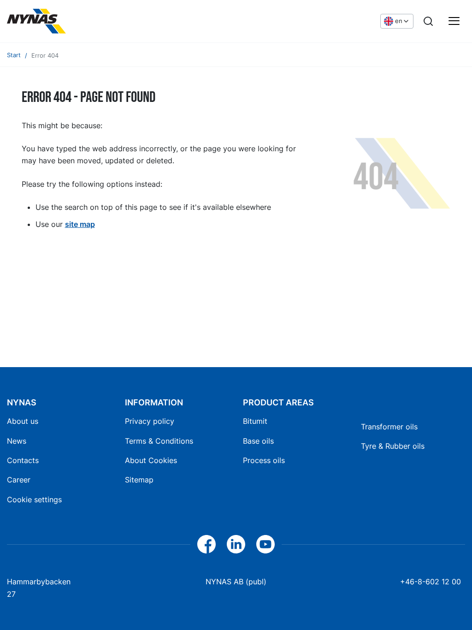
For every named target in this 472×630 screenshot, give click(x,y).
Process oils (264, 460)
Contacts (23, 460)
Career (18, 479)
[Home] (36, 21)
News (16, 441)
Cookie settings (34, 499)
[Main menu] (454, 21)
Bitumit (255, 421)
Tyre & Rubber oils (393, 446)
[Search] (428, 21)
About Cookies (151, 460)
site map (80, 224)
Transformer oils (389, 426)
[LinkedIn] (236, 544)
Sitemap (139, 479)
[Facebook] (206, 544)
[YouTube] (265, 544)
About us (22, 421)
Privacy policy (149, 421)
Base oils (258, 441)
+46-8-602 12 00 (430, 581)
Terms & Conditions (159, 441)
